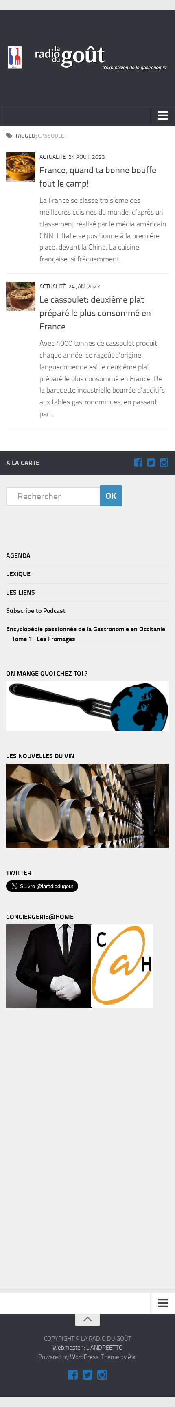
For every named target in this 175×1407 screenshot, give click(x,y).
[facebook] (138, 463)
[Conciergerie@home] (79, 1006)
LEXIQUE (18, 574)
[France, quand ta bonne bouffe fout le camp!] (20, 167)
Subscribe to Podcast (36, 611)
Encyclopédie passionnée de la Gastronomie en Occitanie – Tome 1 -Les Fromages (85, 634)
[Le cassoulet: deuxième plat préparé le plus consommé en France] (20, 296)
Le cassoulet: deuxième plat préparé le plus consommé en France (95, 313)
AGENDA (18, 556)
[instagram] (164, 463)
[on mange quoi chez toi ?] (87, 729)
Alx (132, 1357)
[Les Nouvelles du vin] (87, 845)
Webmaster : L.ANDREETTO (87, 1347)
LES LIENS (20, 592)
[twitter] (151, 463)
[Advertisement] (67, 1150)
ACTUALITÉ (52, 157)
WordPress (84, 1357)
